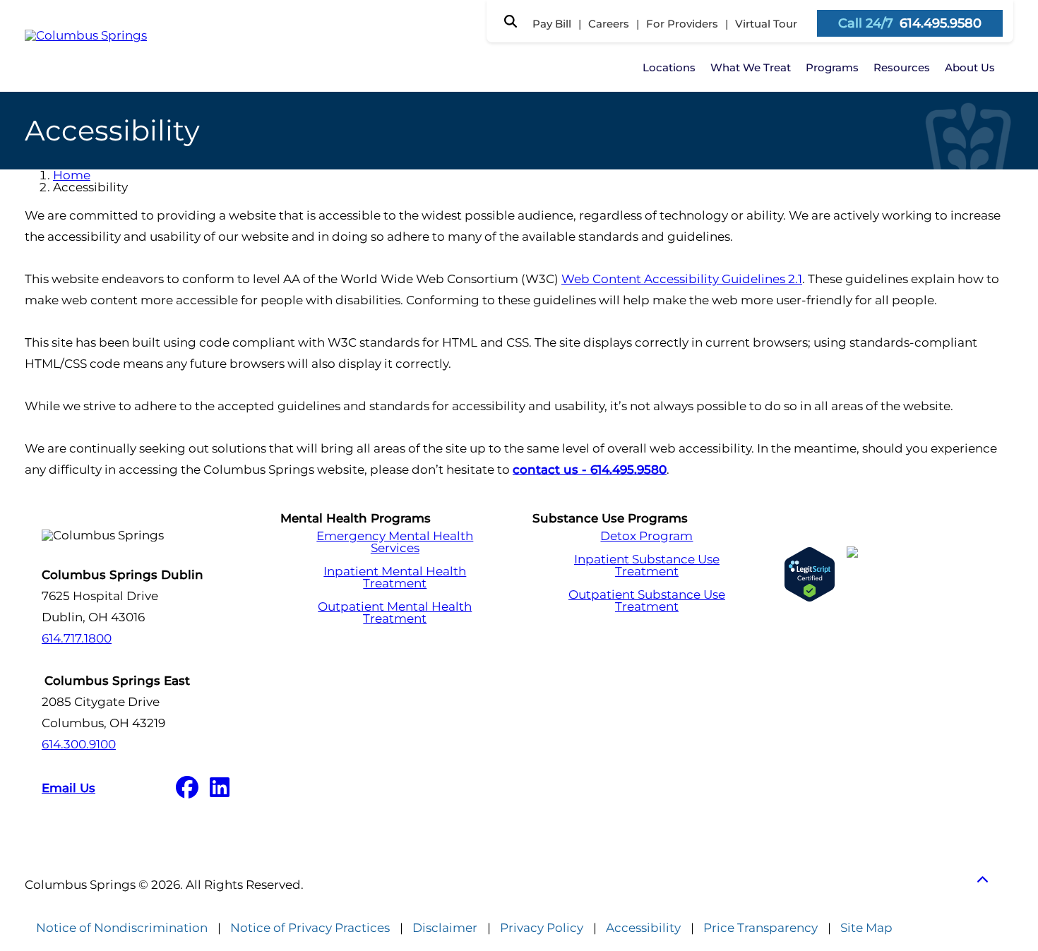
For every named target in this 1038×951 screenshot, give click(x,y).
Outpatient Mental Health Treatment (395, 613)
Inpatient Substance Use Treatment (647, 566)
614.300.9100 (79, 744)
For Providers (682, 23)
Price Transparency (760, 928)
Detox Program (646, 536)
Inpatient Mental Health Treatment (394, 578)
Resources (901, 67)
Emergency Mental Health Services (394, 542)
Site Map (866, 928)
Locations (669, 67)
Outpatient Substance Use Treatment (646, 601)
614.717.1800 (77, 638)
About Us (970, 67)
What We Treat (750, 67)
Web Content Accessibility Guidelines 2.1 (681, 279)
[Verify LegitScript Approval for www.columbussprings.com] (809, 574)
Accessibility (643, 928)
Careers (608, 23)
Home (71, 175)
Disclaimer (444, 928)
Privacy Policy (541, 928)
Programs (832, 67)
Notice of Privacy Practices (310, 928)
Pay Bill (551, 23)
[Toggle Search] (510, 21)
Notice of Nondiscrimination (122, 928)
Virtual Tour (766, 23)
